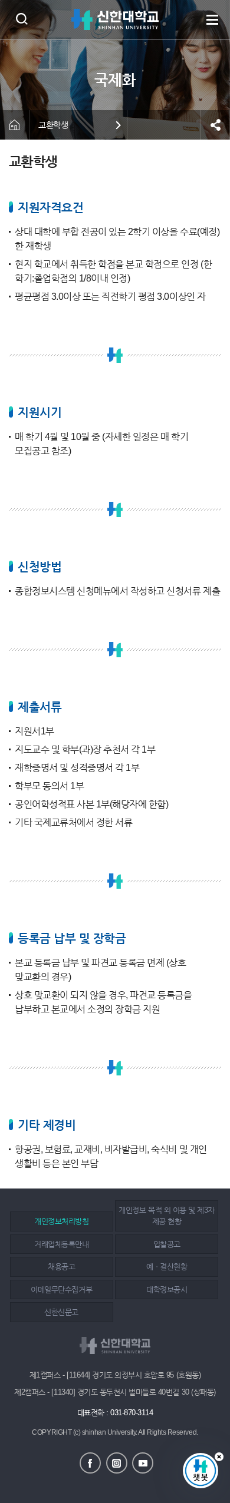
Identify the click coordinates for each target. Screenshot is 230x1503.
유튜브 (142, 1463)
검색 (21, 18)
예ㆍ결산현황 (166, 1266)
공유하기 (215, 125)
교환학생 (53, 125)
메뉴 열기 (212, 19)
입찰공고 (166, 1244)
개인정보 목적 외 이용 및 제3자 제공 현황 (166, 1216)
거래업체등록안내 (61, 1244)
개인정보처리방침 (61, 1221)
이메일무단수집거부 (61, 1289)
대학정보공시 (166, 1289)
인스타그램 (116, 1463)
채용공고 (61, 1266)
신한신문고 (61, 1311)
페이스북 (90, 1463)
